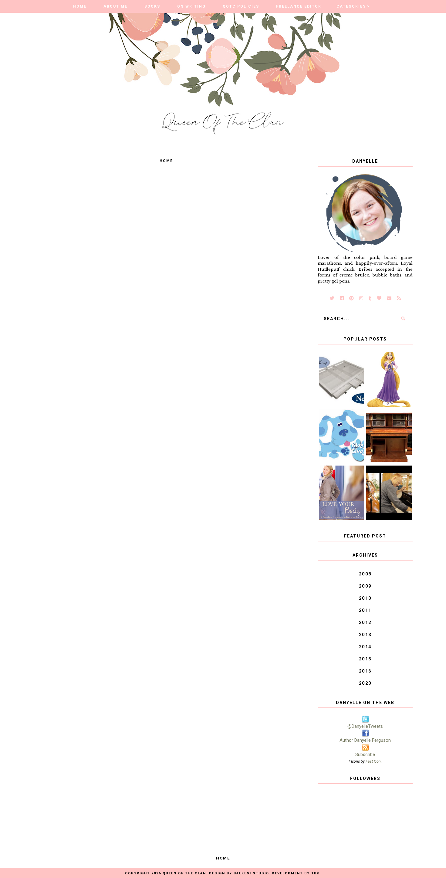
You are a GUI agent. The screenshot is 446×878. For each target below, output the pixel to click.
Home (79, 6)
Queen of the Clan (184, 873)
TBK (315, 873)
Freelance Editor (298, 6)
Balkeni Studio (251, 873)
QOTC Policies (241, 6)
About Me (115, 6)
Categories (351, 6)
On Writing (191, 6)
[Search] (403, 319)
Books (152, 6)
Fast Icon (373, 761)
